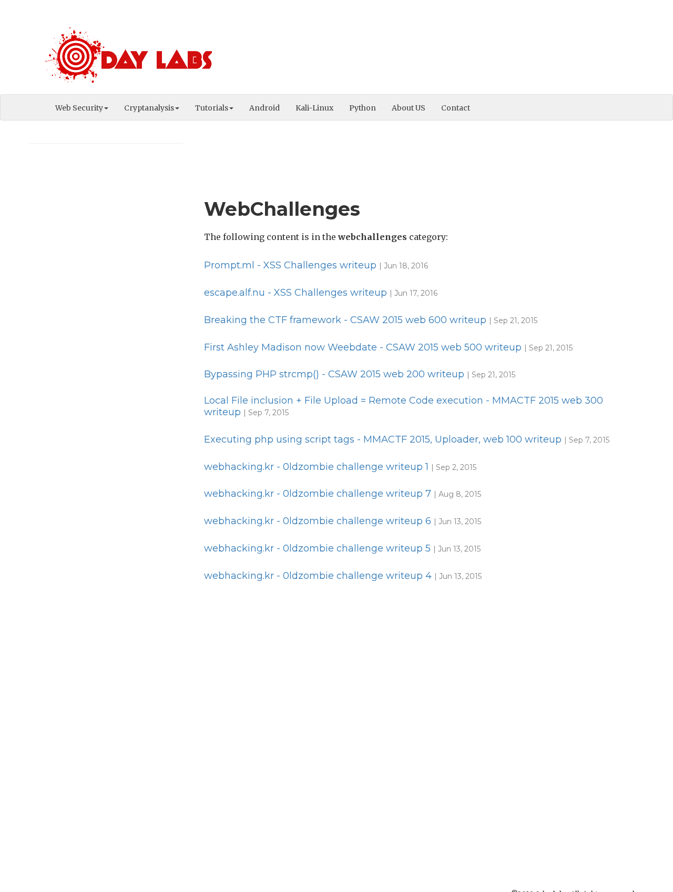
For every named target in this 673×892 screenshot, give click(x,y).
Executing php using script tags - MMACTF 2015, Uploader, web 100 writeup (383, 439)
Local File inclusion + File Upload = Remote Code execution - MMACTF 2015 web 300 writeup (403, 406)
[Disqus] (420, 728)
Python (362, 108)
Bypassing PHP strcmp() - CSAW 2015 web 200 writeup (334, 374)
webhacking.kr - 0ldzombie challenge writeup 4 (318, 576)
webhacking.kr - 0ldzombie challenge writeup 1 (316, 467)
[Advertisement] (452, 50)
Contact (455, 108)
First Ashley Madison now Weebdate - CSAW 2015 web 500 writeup (363, 347)
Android (264, 108)
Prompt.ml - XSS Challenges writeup (290, 265)
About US (408, 108)
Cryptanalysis (149, 108)
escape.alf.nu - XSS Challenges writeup (295, 292)
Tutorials (211, 108)
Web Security (79, 108)
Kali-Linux (314, 108)
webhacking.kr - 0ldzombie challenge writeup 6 (317, 521)
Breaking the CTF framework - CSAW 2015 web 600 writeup (345, 320)
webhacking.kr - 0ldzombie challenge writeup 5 (317, 548)
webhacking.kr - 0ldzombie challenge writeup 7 (317, 493)
